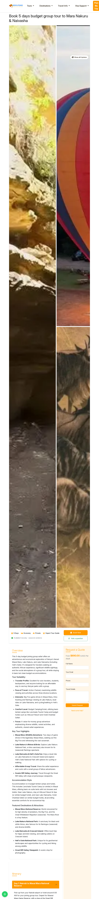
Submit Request (77, 705)
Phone (68, 681)
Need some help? (77, 711)
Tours (29, 6)
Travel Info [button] (63, 6)
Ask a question (77, 638)
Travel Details (70, 689)
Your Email (69, 672)
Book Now (77, 633)
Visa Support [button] (81, 6)
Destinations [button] (45, 6)
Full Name (69, 664)
